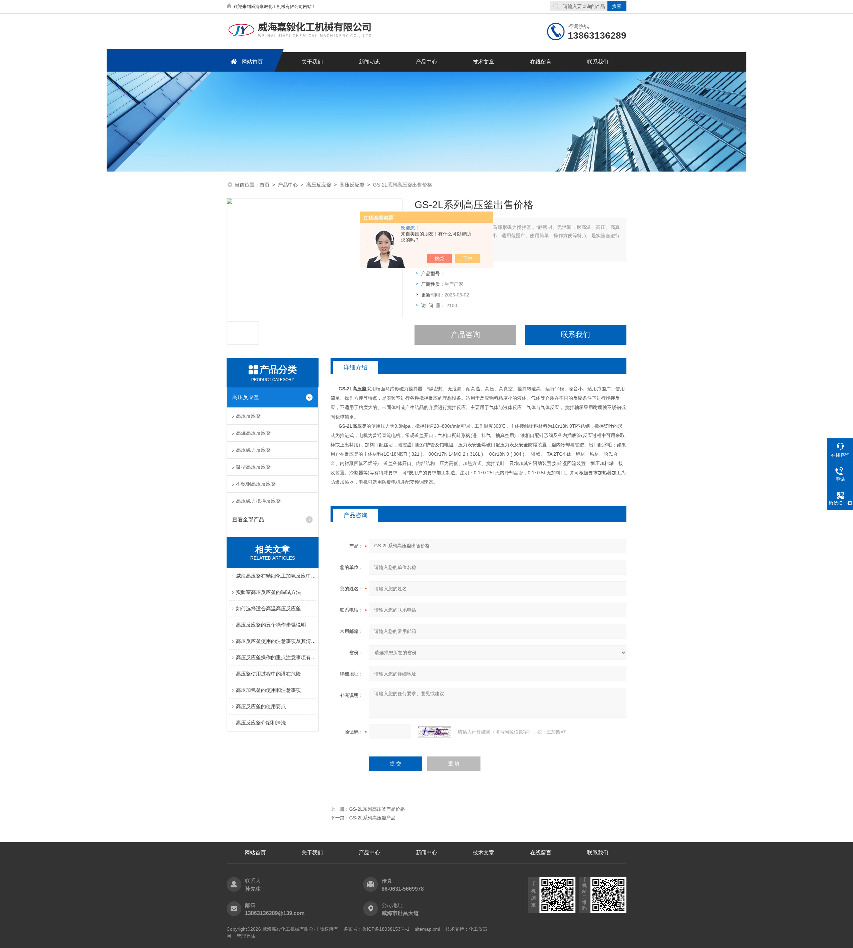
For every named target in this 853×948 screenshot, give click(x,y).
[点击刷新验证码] (434, 731)
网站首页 (252, 62)
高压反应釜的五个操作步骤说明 (271, 625)
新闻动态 (369, 62)
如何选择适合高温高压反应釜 (268, 608)
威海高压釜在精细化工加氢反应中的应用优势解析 (276, 576)
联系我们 (597, 62)
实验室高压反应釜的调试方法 (268, 592)
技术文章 (483, 62)
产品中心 (426, 62)
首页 (265, 185)
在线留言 (540, 62)
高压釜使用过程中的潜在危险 (268, 674)
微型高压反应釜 (253, 467)
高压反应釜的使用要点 (261, 706)
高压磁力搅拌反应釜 (258, 501)
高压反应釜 (318, 185)
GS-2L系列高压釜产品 (372, 817)
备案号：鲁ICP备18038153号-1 (377, 929)
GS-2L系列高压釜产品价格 (377, 809)
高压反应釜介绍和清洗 (261, 722)
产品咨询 (465, 334)
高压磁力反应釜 (253, 450)
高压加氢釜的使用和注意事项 (268, 690)
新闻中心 (426, 852)
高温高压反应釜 (253, 433)
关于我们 (312, 62)
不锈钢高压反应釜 (256, 484)
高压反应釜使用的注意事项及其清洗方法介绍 (276, 641)
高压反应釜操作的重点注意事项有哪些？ (276, 657)
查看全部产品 (248, 519)
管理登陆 (246, 936)
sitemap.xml (427, 929)
